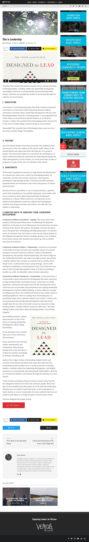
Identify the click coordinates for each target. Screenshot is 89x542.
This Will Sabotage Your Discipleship (21, 6)
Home (30, 2)
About (35, 2)
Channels (41, 2)
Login (60, 2)
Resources (52, 2)
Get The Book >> (13, 405)
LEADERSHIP (22, 43)
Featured (16, 43)
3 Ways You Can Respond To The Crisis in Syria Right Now (43, 441)
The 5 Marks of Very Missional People (16, 441)
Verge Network (7, 43)
